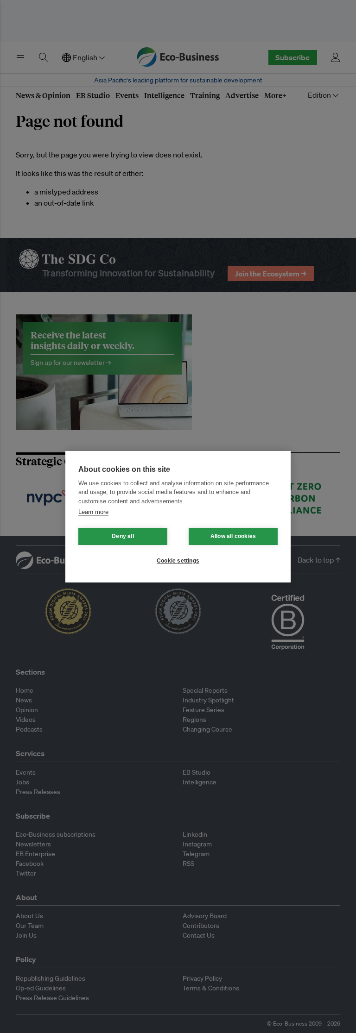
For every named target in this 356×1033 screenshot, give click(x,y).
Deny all (123, 536)
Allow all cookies (233, 536)
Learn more (93, 511)
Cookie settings (178, 560)
